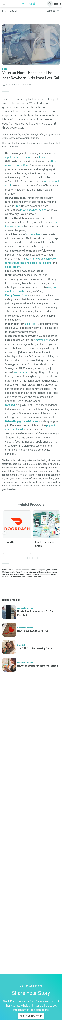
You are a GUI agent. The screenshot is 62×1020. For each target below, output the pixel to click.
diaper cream (12, 266)
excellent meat (21, 372)
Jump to (51, 11)
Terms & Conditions (33, 577)
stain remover (33, 258)
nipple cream (12, 157)
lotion (42, 157)
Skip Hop (30, 323)
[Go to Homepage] (27, 3)
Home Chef (22, 165)
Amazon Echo (42, 339)
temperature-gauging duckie (21, 262)
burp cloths (45, 262)
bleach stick (49, 258)
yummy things (34, 234)
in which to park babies (33, 209)
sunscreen (27, 157)
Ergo (17, 205)
